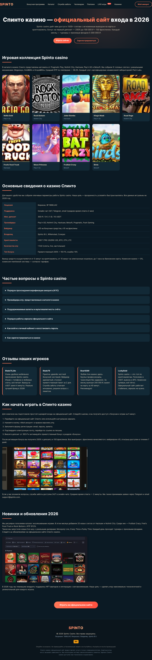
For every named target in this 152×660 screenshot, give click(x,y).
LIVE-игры (104, 4)
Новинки (118, 4)
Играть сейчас (62, 40)
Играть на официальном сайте (76, 605)
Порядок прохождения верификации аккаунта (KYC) (33, 290)
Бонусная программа (36, 4)
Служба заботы (64, 4)
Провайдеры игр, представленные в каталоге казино (33, 300)
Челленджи (79, 4)
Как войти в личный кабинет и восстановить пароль (32, 328)
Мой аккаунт (143, 4)
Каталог (51, 4)
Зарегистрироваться (86, 40)
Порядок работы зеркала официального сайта (30, 319)
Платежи (91, 4)
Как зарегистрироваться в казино (23, 338)
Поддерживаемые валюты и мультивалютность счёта (33, 309)
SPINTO (6, 4)
